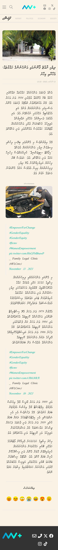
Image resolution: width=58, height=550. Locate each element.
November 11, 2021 (21, 269)
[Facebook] (51, 536)
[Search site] (11, 7)
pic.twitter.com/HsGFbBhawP (26, 254)
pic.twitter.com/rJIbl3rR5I (24, 378)
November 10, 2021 (21, 394)
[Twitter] (45, 536)
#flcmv (13, 243)
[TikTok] (45, 544)
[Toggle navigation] (4, 7)
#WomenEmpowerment (22, 249)
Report (18, 19)
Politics (29, 19)
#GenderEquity (18, 238)
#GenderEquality (19, 233)
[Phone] (40, 536)
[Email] (34, 536)
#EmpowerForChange (22, 228)
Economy (41, 19)
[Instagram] (40, 544)
